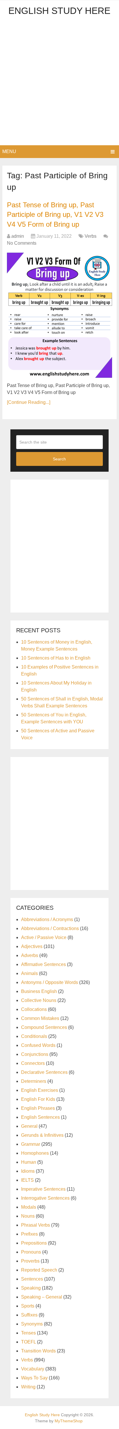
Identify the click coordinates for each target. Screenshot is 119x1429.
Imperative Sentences (43, 1189)
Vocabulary (32, 1368)
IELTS (27, 1180)
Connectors (33, 1063)
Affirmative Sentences (43, 964)
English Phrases (38, 1108)
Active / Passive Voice (43, 937)
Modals (28, 1207)
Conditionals (34, 1036)
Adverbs (29, 955)
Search (59, 459)
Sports (27, 1305)
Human (28, 1162)
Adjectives (31, 946)
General (29, 1126)
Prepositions (34, 1243)
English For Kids (38, 1099)
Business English (39, 991)
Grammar (30, 1144)
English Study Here (59, 11)
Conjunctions (34, 1054)
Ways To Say (34, 1377)
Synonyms (32, 1323)
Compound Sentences (44, 1027)
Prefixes (29, 1234)
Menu (9, 151)
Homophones (35, 1153)
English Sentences (40, 1117)
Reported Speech (39, 1270)
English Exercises (39, 1090)
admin (17, 236)
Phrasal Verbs (35, 1225)
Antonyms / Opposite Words (49, 982)
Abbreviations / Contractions (50, 928)
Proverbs (30, 1261)
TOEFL (28, 1341)
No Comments (21, 243)
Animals (29, 973)
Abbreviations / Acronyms (47, 919)
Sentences (32, 1279)
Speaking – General (41, 1296)
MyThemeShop (69, 1421)
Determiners (33, 1081)
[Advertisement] (59, 82)
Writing (28, 1386)
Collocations (34, 1009)
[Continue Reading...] (28, 402)
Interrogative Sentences (45, 1198)
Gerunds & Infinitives (42, 1135)
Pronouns (31, 1252)
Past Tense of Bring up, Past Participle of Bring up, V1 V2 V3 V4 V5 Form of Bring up (55, 214)
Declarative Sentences (44, 1072)
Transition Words (38, 1350)
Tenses (28, 1332)
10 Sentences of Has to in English (55, 658)
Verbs (90, 236)
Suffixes (29, 1314)
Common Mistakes (40, 1018)
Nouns (28, 1216)
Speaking (31, 1287)
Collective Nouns (38, 1000)
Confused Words (38, 1045)
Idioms (28, 1171)
